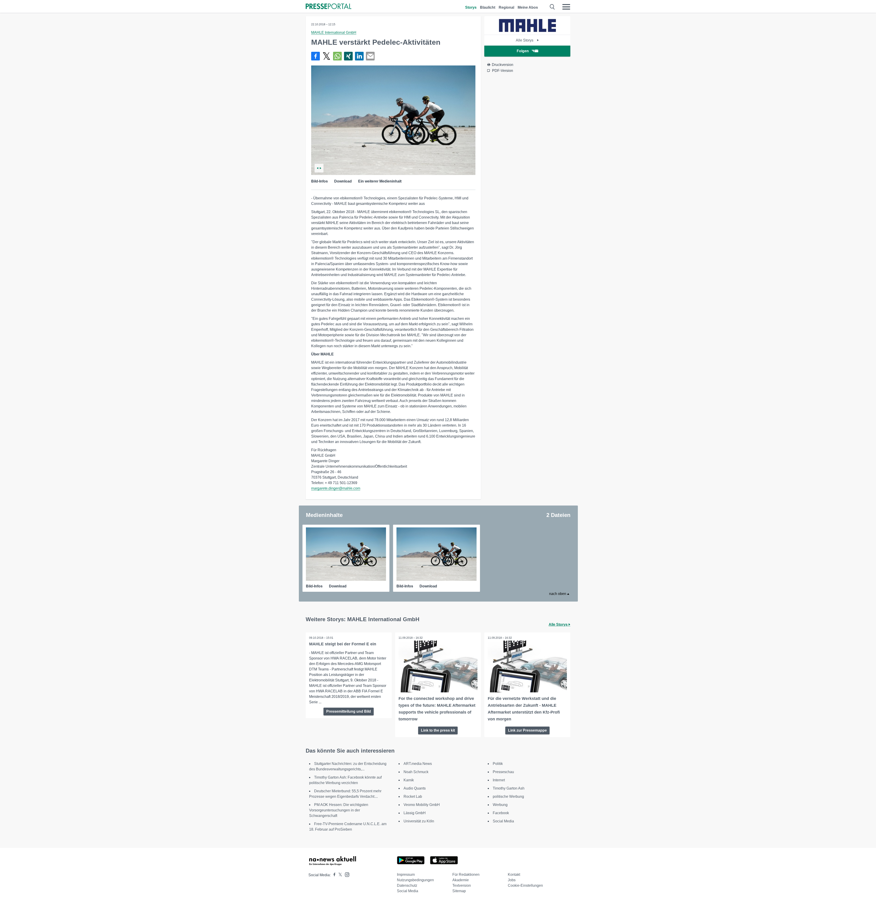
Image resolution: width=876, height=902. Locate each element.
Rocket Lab (413, 796)
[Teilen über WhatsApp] (337, 56)
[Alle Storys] (527, 31)
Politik (498, 764)
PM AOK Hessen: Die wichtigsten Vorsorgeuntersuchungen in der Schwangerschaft (338, 810)
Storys (471, 7)
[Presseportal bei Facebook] (333, 875)
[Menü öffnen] (566, 7)
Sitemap (459, 891)
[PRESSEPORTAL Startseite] (328, 7)
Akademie (460, 880)
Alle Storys (525, 40)
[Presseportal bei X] (339, 875)
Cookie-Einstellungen (525, 885)
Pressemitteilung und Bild (348, 711)
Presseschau (503, 772)
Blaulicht (487, 7)
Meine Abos (528, 7)
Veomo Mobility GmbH (422, 805)
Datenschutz (407, 885)
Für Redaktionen (466, 874)
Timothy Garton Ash (508, 788)
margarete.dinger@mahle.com (335, 488)
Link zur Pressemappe (527, 730)
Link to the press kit (438, 730)
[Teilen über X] (326, 56)
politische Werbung (508, 796)
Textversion (461, 885)
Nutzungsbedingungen (415, 880)
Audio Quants (415, 788)
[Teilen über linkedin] (359, 56)
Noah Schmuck (416, 772)
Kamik (409, 780)
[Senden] (370, 56)
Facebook (501, 813)
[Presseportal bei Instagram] (345, 874)
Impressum (406, 874)
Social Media (503, 821)
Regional (506, 7)
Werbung (500, 805)
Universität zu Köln (419, 821)
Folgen (523, 51)
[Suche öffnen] (552, 7)
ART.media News (418, 764)
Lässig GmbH (415, 813)
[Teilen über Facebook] (315, 56)
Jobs (512, 880)
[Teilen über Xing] (348, 56)
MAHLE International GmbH (333, 32)
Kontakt (514, 874)
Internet (499, 780)
